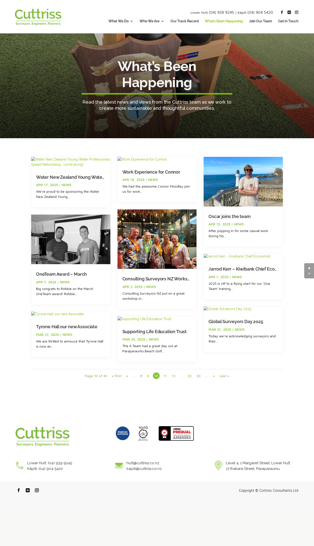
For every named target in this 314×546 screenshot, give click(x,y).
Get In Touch (288, 21)
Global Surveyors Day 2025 (236, 321)
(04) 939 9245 (221, 12)
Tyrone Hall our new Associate (66, 326)
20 (189, 376)
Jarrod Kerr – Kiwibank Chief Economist (249, 269)
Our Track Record (184, 21)
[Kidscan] (122, 442)
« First (116, 376)
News (66, 185)
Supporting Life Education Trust (154, 331)
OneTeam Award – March (61, 274)
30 (198, 376)
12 (173, 376)
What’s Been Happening (224, 21)
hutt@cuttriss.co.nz (143, 463)
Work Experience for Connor (151, 172)
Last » (224, 376)
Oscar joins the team (229, 216)
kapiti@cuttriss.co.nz (144, 468)
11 (165, 376)
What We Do (118, 21)
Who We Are (149, 21)
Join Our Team (260, 21)
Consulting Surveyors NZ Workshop (158, 278)
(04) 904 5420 (260, 12)
